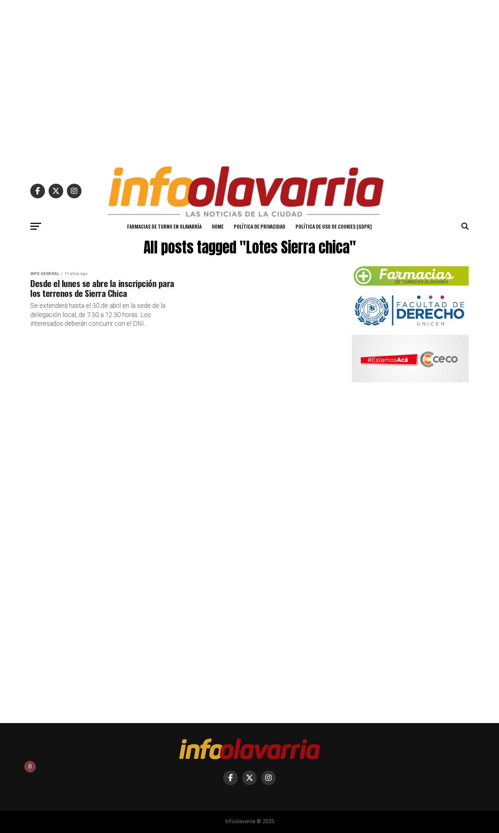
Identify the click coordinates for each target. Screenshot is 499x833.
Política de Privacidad (259, 226)
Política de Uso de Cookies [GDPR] (334, 226)
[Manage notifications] (30, 766)
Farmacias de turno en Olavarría (164, 226)
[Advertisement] (249, 79)
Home (218, 226)
